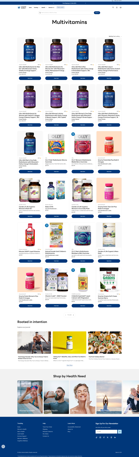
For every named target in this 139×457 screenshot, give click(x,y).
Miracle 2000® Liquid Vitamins (29, 251)
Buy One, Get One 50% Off (69, 3)
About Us (70, 429)
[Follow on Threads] (111, 437)
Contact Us (46, 436)
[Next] (85, 3)
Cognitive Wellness (22, 440)
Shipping (45, 429)
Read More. (80, 456)
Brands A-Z (51, 7)
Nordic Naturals (49, 204)
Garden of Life (22, 204)
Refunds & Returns (48, 431)
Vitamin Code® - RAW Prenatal (55, 296)
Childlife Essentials (76, 294)
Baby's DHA (49, 207)
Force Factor (101, 294)
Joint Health (20, 434)
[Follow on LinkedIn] (115, 437)
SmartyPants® (101, 158)
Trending (36, 7)
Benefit (43, 7)
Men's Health (21, 431)
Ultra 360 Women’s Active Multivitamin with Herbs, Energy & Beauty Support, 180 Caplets (56, 115)
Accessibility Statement (74, 427)
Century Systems (23, 249)
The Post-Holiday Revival (96, 357)
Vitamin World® (22, 64)
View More (69, 365)
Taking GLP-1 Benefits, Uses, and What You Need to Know (69, 357)
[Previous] (53, 3)
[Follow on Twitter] (108, 437)
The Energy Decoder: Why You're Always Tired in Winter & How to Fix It (33, 357)
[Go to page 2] (73, 315)
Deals (30, 7)
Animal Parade (48, 249)
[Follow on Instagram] (100, 437)
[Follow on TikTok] (97, 437)
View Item (30, 78)
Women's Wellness (22, 438)
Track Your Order (47, 427)
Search (97, 12)
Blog (69, 431)
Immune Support (21, 436)
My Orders (46, 434)
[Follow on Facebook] (104, 437)
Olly (46, 158)
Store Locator (60, 7)
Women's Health (21, 429)
